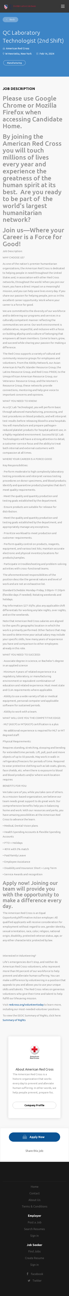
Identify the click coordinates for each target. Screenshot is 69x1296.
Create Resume (34, 1258)
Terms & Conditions (34, 1206)
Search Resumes (34, 1229)
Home (34, 1186)
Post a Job (34, 1222)
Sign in (34, 1235)
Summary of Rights (14, 1020)
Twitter (37, 1280)
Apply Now (37, 1137)
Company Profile (34, 1105)
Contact (34, 1193)
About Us (34, 1200)
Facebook (37, 1274)
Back (12, 19)
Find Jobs (34, 1251)
